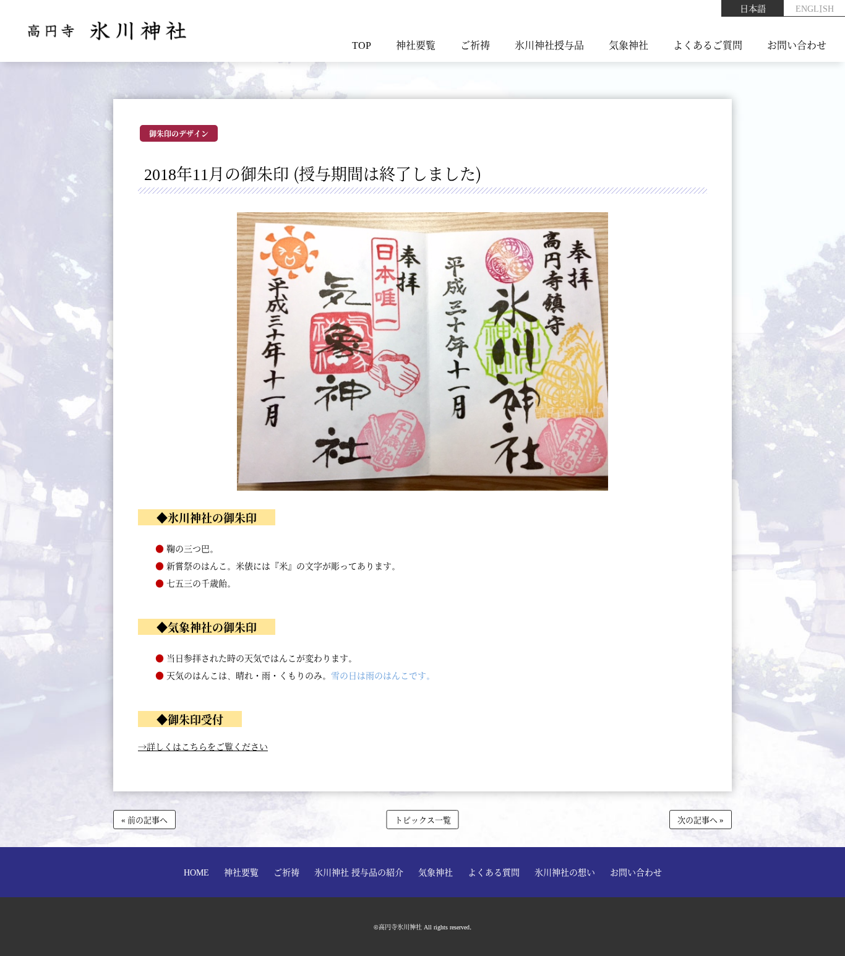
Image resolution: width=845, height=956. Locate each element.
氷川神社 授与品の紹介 (358, 872)
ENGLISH (815, 8)
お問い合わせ (796, 45)
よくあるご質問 (707, 45)
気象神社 (628, 45)
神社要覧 (415, 45)
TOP (361, 45)
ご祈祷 (475, 45)
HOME (196, 872)
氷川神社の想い (564, 872)
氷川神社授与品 (549, 45)
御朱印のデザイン (178, 133)
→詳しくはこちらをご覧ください (203, 746)
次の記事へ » (700, 819)
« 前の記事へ (144, 819)
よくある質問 (494, 872)
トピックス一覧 (423, 819)
